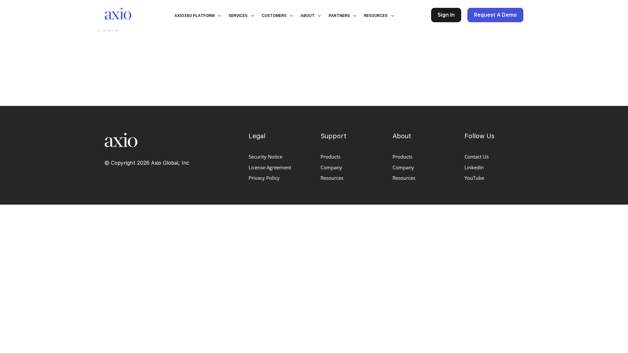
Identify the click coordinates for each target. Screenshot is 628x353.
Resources (332, 178)
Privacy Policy (264, 178)
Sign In (446, 15)
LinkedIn (474, 167)
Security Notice (265, 156)
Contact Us (476, 156)
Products (330, 156)
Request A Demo (495, 15)
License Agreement (270, 167)
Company (331, 167)
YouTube (474, 178)
